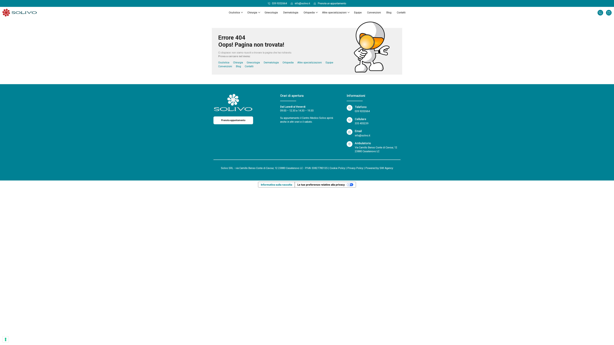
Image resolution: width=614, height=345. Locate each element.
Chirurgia (252, 12)
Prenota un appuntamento (332, 3)
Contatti (401, 12)
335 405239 (361, 123)
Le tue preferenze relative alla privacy (321, 184)
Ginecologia (271, 12)
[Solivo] (19, 12)
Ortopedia (309, 12)
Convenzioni (374, 12)
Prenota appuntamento (233, 120)
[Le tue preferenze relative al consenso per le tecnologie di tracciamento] (6, 339)
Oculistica (234, 12)
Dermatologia (290, 12)
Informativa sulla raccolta (276, 184)
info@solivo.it (302, 3)
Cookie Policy (337, 168)
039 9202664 (279, 3)
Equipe (358, 12)
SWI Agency (386, 168)
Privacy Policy (355, 168)
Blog (388, 12)
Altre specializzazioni (334, 12)
